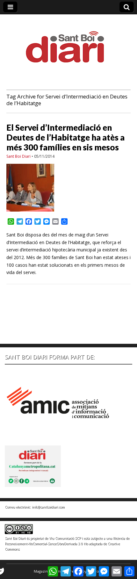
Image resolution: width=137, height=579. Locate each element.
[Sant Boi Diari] (68, 42)
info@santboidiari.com (48, 507)
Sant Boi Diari (18, 156)
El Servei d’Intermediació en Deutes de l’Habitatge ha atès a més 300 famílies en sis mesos (65, 137)
